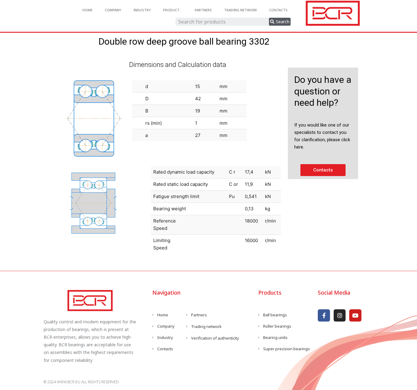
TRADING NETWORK (240, 10)
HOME (87, 10)
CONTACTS (278, 10)
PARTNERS (203, 10)
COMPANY (113, 10)
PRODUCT (171, 10)
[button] (323, 170)
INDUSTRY (142, 10)
